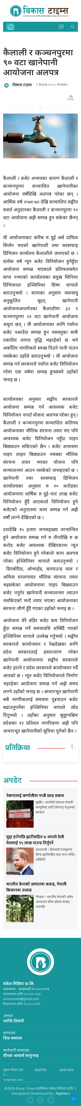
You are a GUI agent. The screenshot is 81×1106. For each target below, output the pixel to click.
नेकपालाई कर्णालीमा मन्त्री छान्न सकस (35, 795)
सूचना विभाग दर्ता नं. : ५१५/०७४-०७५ (13, 1075)
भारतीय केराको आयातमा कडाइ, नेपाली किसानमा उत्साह (36, 887)
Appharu (63, 1094)
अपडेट (12, 781)
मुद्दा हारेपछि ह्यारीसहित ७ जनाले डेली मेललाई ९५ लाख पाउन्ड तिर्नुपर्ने (35, 840)
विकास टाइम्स (22, 85)
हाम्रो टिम (40, 1070)
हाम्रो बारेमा (66, 1070)
